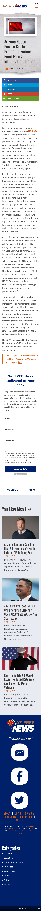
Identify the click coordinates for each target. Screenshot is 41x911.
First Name (9, 429)
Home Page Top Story (13, 862)
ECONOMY (10, 816)
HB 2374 (32, 131)
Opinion (7, 880)
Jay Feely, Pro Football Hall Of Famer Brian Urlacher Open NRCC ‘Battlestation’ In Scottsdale (20, 612)
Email (7, 418)
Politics (7, 884)
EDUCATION (26, 816)
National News (10, 871)
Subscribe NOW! (20, 469)
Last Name (9, 441)
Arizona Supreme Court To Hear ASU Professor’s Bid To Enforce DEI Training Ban (20, 548)
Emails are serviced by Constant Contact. (19, 462)
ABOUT (7, 813)
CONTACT (21, 820)
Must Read (8, 866)
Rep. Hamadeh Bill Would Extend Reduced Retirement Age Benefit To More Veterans (20, 681)
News (6, 875)
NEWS (18, 813)
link (20, 362)
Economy (8, 853)
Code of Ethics (19, 831)
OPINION (29, 813)
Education (8, 858)
